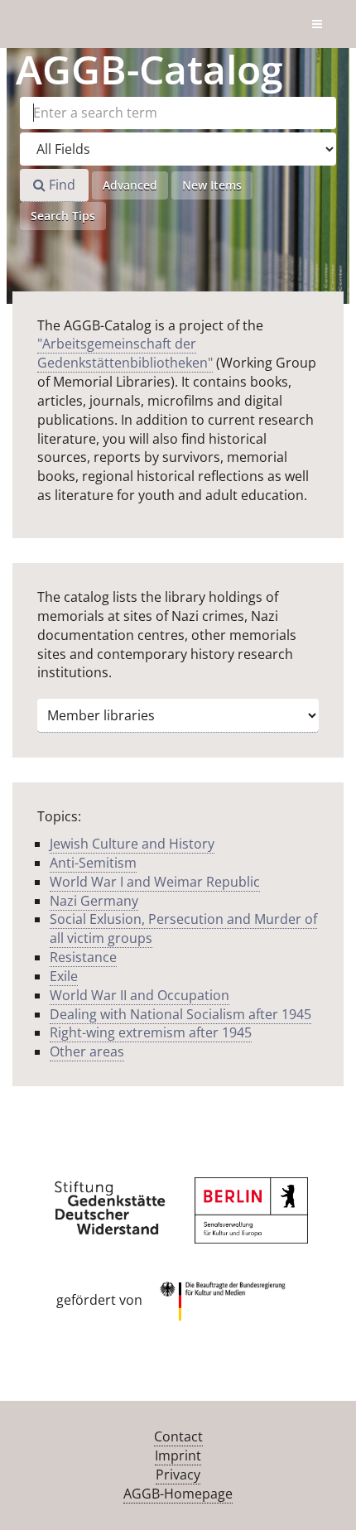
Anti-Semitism (93, 863)
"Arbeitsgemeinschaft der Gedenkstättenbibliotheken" (125, 353)
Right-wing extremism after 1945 (151, 1032)
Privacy (178, 1474)
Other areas (87, 1051)
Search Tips (63, 216)
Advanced (130, 185)
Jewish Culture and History (132, 844)
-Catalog (149, 69)
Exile (64, 976)
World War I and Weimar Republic (155, 882)
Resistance (83, 957)
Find (60, 185)
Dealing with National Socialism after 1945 (180, 1014)
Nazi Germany (94, 901)
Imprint (178, 1455)
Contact (178, 1436)
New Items (212, 185)
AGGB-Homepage (178, 1493)
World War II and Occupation (139, 995)
